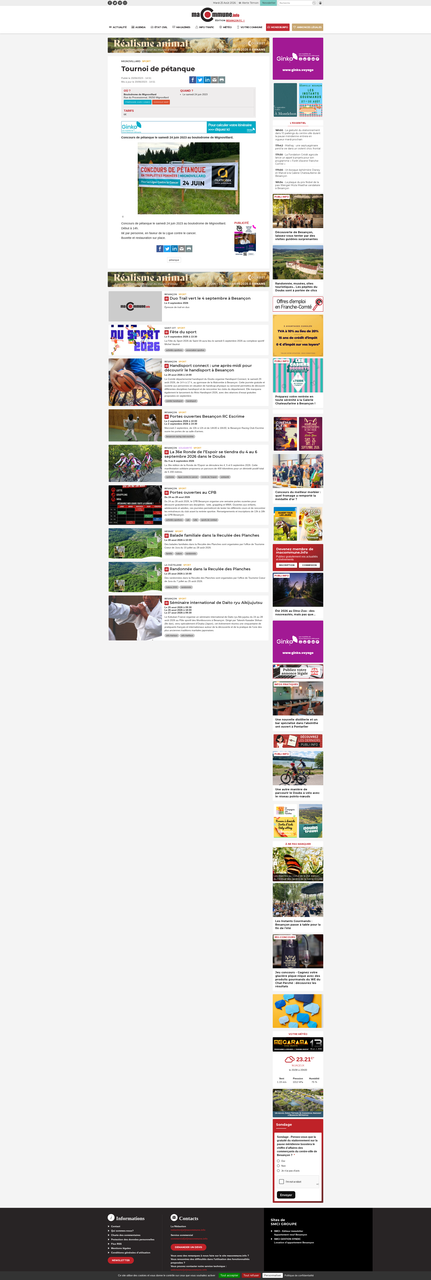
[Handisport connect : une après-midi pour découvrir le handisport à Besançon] (135, 373)
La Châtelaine (173, 565)
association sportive (195, 350)
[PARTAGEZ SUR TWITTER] (200, 80)
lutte (195, 520)
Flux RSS (116, 1243)
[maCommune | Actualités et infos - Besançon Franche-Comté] (216, 15)
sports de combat (209, 520)
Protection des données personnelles (132, 1239)
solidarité (225, 477)
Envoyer (286, 1195)
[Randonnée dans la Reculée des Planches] (135, 577)
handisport (191, 401)
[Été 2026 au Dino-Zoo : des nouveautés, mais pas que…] (298, 590)
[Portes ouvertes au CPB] (135, 500)
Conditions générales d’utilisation (130, 1252)
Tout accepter (229, 1275)
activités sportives (174, 350)
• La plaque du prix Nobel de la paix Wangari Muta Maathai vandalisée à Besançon (297, 185)
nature (179, 553)
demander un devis (188, 1247)
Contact (115, 1226)
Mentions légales (121, 1248)
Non (283, 1165)
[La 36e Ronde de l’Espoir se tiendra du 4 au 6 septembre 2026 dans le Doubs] (135, 460)
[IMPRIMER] (221, 80)
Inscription (286, 565)
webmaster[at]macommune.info (189, 1269)
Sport (146, 61)
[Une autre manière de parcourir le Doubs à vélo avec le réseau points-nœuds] (298, 768)
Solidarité (185, 448)
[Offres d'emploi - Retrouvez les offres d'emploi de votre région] (298, 310)
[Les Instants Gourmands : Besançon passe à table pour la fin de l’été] (298, 900)
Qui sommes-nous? (122, 1230)
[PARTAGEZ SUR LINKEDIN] (207, 80)
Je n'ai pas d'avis (290, 1170)
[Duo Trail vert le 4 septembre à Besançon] (135, 306)
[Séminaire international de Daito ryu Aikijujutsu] (135, 611)
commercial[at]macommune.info (189, 1238)
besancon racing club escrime (180, 436)
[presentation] (275, 863)
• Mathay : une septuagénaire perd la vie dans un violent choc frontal (297, 147)
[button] (314, 3)
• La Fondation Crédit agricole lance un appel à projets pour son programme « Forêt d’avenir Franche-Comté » (297, 159)
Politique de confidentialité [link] (299, 1275)
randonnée (191, 553)
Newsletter (121, 1260)
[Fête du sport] (135, 340)
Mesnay (168, 531)
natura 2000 (171, 587)
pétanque (174, 260)
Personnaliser (272, 1275)
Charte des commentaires (125, 1235)
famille (169, 553)
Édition (220, 20)
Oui (283, 1161)
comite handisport (174, 401)
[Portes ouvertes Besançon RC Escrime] (135, 424)
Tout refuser (251, 1275)
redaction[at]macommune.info (188, 1230)
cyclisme (170, 477)
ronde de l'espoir (209, 477)
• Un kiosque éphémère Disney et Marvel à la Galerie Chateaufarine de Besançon (298, 172)
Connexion (309, 565)
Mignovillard (130, 61)
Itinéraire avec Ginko (137, 102)
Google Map (161, 102)
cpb (188, 520)
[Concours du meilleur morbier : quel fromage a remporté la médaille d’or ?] (298, 471)
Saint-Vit (170, 328)
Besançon (170, 294)
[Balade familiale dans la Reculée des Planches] (135, 543)
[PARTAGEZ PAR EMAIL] (214, 80)
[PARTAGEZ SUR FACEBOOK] (192, 80)
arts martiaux (187, 635)
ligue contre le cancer (188, 477)
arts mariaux (171, 635)
